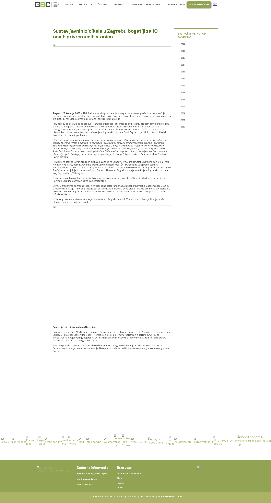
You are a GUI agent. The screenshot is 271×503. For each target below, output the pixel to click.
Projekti (120, 483)
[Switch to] (215, 4)
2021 (183, 92)
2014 (183, 44)
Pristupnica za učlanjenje (129, 473)
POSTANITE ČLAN (199, 4)
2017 (183, 65)
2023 (183, 106)
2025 (183, 120)
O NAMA (68, 4)
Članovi (120, 478)
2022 (183, 99)
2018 (183, 72)
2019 (183, 79)
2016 (183, 58)
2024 (183, 113)
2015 (183, 51)
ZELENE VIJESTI (175, 4)
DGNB (120, 488)
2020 (183, 86)
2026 (183, 127)
